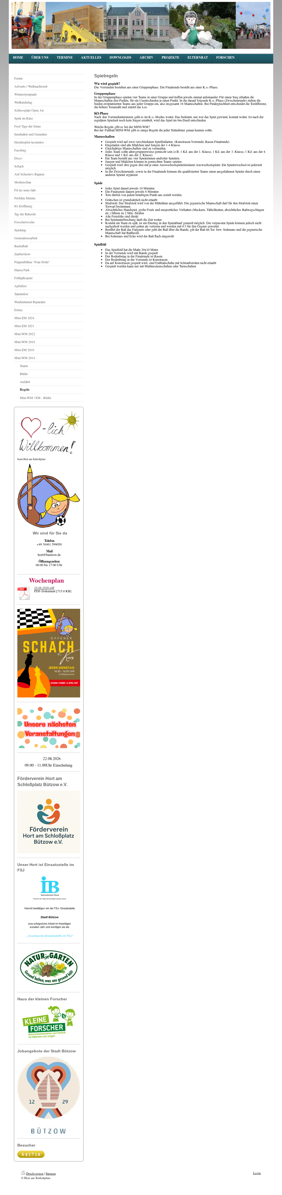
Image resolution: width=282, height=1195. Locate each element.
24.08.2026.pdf (44, 587)
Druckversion (35, 1173)
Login (257, 1173)
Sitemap (51, 1173)
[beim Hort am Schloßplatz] (48, 433)
